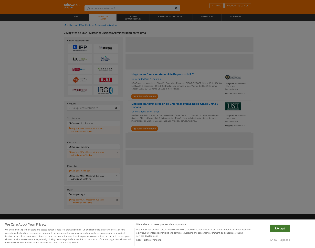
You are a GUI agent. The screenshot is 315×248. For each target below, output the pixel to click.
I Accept (280, 228)
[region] (157, 233)
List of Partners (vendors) (148, 239)
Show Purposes (280, 240)
